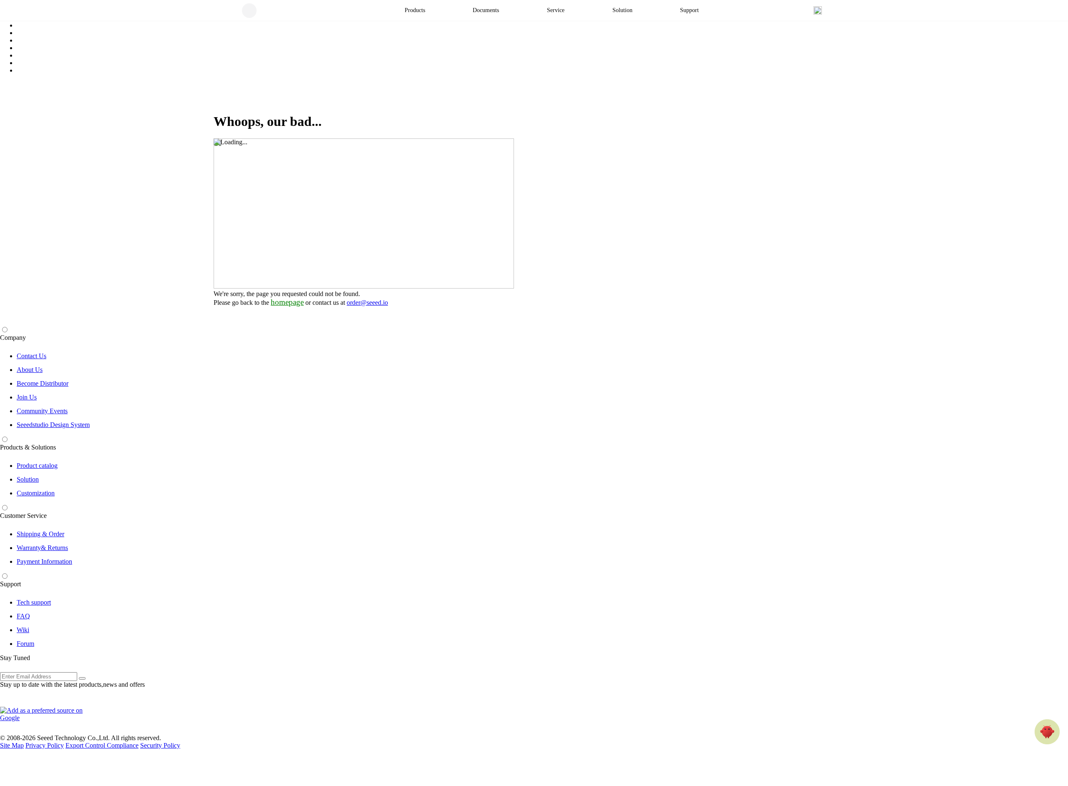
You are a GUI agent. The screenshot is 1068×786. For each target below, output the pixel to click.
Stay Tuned (15, 657)
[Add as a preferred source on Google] (46, 714)
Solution (28, 479)
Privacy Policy (44, 745)
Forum (25, 643)
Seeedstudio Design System (53, 424)
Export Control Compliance (102, 745)
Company (13, 337)
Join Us (27, 397)
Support (10, 584)
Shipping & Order (40, 533)
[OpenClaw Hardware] (1047, 731)
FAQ (23, 616)
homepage (287, 302)
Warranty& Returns (42, 547)
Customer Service (23, 515)
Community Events (42, 410)
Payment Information (44, 561)
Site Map (12, 745)
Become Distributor (42, 383)
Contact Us (31, 355)
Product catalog (37, 465)
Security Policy (160, 745)
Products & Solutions (28, 447)
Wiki (23, 629)
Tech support (34, 602)
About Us (30, 369)
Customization (36, 493)
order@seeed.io (367, 302)
